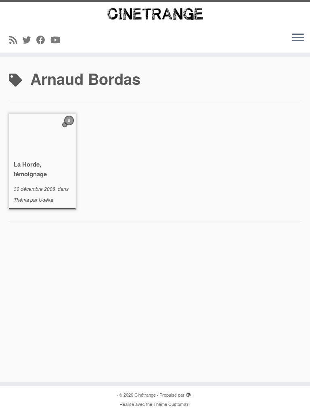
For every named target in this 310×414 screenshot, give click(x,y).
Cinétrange (145, 394)
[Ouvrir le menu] (298, 38)
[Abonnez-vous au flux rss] (15, 39)
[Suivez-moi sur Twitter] (29, 39)
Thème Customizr (171, 404)
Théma (22, 199)
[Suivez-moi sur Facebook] (43, 39)
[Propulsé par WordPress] (188, 393)
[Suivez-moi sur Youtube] (58, 39)
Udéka (46, 199)
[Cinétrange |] (155, 13)
